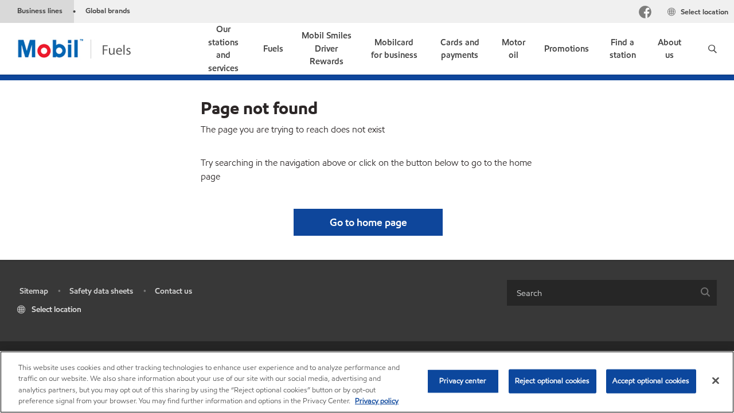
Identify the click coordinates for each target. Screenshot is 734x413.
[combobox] (612, 293)
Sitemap (33, 291)
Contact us (173, 291)
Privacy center (462, 381)
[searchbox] (600, 293)
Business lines (40, 11)
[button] (712, 49)
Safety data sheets (101, 291)
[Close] (715, 380)
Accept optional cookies (651, 381)
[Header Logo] (92, 48)
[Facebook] (645, 13)
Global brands (107, 11)
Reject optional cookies (552, 381)
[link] (223, 49)
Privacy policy (377, 401)
